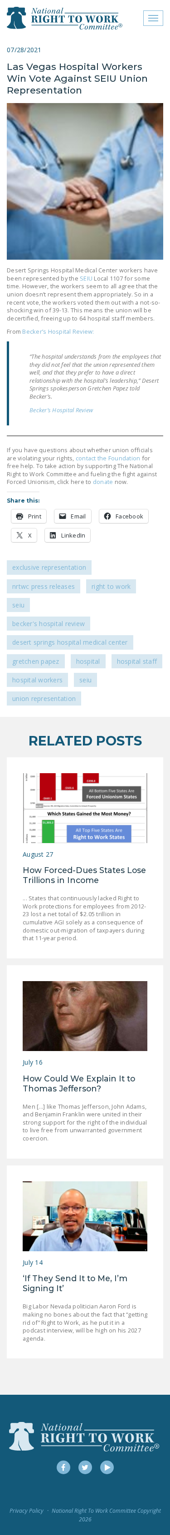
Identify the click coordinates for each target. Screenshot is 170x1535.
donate (102, 482)
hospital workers (37, 680)
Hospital (88, 661)
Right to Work (111, 586)
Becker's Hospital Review (48, 623)
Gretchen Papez (35, 661)
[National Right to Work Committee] (65, 18)
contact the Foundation (108, 458)
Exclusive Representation (49, 567)
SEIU (86, 278)
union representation (44, 698)
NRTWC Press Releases (43, 586)
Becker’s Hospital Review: (58, 331)
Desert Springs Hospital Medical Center (70, 642)
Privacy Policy (27, 1511)
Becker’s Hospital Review (61, 410)
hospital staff (137, 661)
